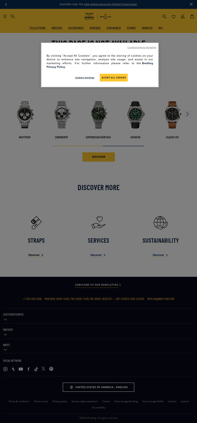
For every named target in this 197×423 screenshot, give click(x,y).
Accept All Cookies (114, 77)
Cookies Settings (84, 77)
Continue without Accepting (142, 47)
